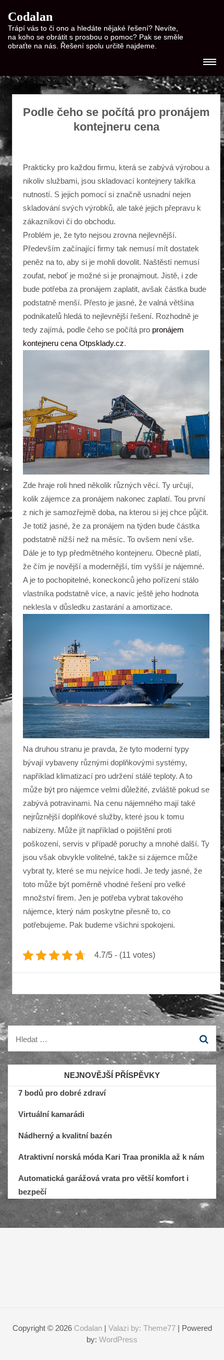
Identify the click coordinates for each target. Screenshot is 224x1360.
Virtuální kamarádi (51, 1114)
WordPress (118, 1339)
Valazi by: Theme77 (142, 1328)
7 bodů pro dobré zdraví (62, 1092)
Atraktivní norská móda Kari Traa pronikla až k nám (111, 1156)
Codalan (30, 16)
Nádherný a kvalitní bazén (65, 1135)
